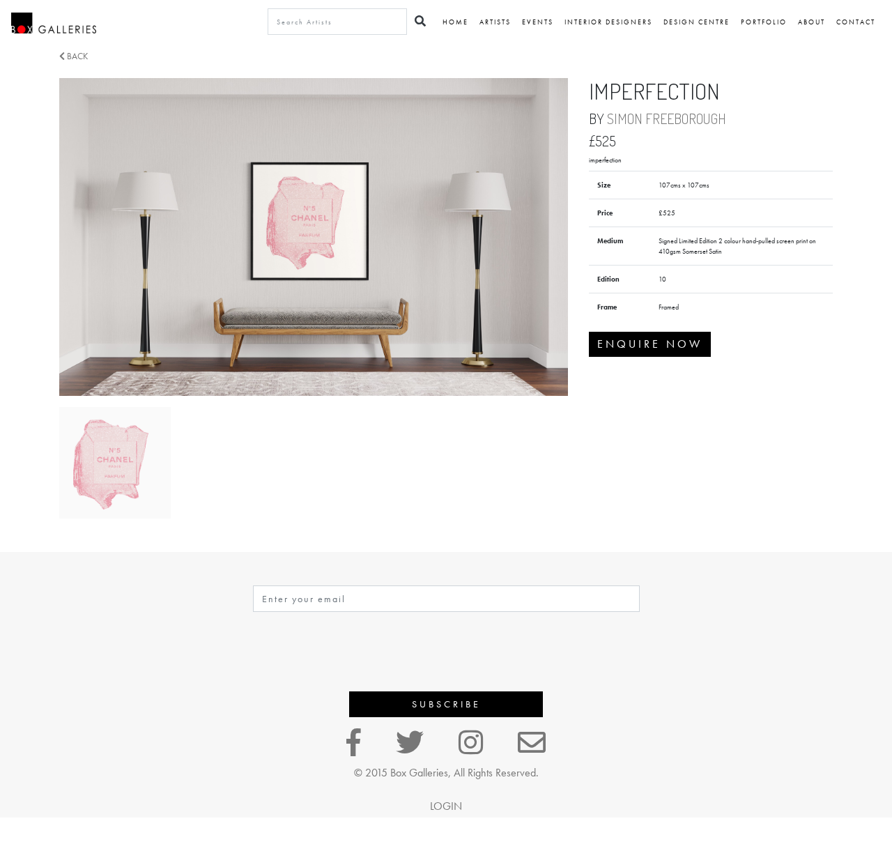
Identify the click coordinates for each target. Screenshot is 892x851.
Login (446, 806)
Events (537, 21)
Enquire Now (649, 344)
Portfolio (764, 21)
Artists (495, 21)
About (811, 21)
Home (455, 21)
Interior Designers (608, 21)
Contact (855, 21)
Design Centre (696, 21)
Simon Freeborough (666, 118)
